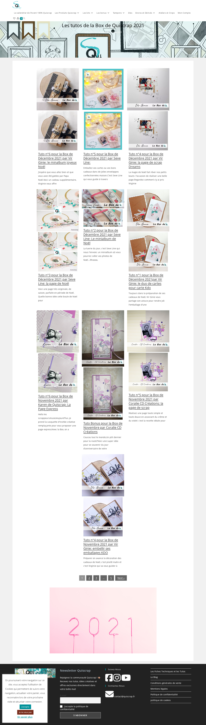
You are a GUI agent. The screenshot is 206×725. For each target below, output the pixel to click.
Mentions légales (159, 688)
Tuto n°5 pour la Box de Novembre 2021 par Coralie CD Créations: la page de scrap (146, 401)
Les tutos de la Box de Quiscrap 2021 (105, 32)
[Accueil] (85, 32)
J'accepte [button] (25, 706)
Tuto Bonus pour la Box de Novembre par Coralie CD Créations (102, 427)
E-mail (63, 695)
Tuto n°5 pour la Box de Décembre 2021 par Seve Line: (102, 158)
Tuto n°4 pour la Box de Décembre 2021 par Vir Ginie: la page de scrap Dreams (146, 160)
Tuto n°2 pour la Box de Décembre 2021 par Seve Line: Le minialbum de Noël (102, 236)
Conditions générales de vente (166, 683)
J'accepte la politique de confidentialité (74, 708)
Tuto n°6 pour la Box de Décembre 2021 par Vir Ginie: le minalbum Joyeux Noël (57, 160)
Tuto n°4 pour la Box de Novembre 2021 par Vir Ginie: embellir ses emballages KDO (100, 546)
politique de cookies (161, 700)
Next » (121, 578)
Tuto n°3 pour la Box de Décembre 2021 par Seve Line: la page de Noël (56, 279)
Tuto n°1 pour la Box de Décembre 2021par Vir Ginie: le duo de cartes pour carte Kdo (146, 281)
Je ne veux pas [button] (25, 712)
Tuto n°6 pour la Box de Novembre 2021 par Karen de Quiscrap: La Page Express (55, 402)
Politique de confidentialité (164, 694)
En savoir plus (24, 716)
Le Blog (154, 677)
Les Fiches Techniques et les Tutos (168, 671)
